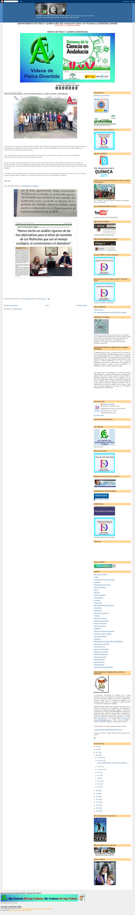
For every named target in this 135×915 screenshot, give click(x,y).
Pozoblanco (97, 639)
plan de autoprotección (100, 636)
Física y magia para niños (101, 613)
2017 (97, 752)
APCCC (96, 590)
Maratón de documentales (101, 621)
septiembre (100, 769)
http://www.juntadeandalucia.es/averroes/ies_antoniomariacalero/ (36, 908)
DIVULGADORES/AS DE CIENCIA (104, 605)
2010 (97, 805)
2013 (97, 796)
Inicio (47, 305)
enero (99, 787)
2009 (97, 808)
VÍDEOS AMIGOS (99, 664)
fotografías (97, 615)
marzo (99, 781)
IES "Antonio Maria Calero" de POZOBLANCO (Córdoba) (110, 312)
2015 (97, 790)
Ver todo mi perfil (99, 415)
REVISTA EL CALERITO (101, 652)
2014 (97, 793)
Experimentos (98, 610)
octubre (99, 766)
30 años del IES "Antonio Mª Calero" (104, 579)
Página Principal (98, 310)
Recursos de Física (99, 646)
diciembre (100, 757)
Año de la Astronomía (100, 587)
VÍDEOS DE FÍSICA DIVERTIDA (103, 667)
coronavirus (97, 600)
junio (99, 772)
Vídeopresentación (99, 662)
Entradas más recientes (11, 305)
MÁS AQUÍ (7, 181)
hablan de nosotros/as (100, 618)
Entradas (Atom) (17, 309)
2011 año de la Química (100, 574)
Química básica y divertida (101, 644)
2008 (97, 811)
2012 (97, 799)
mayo (99, 775)
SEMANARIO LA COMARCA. (30, 186)
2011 (97, 802)
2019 (97, 749)
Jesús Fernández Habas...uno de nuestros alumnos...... (113, 762)
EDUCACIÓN (97, 608)
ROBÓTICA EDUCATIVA (101, 654)
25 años (96, 577)
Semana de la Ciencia (100, 657)
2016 (97, 755)
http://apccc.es (102, 718)
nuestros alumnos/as (41, 298)
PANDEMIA (97, 628)
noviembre (100, 760)
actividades (97, 582)
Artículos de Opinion (100, 595)
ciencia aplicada (98, 597)
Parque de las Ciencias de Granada (104, 631)
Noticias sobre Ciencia (100, 623)
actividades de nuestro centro (102, 585)
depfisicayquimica (109, 404)
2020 (97, 746)
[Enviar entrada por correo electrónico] (48, 298)
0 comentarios (27, 298)
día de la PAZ (98, 603)
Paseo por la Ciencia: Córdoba (102, 634)
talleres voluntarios (99, 659)
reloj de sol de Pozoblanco (101, 649)
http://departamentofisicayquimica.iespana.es (20, 910)
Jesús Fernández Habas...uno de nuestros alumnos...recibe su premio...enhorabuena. (36, 94)
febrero (99, 784)
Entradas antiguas (81, 305)
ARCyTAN (97, 592)
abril (98, 778)
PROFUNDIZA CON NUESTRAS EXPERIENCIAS (108, 641)
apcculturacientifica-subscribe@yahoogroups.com (108, 729)
